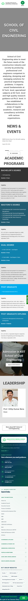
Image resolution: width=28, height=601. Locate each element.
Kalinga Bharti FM (5, 589)
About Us (3, 500)
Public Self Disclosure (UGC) (8, 532)
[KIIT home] (14, 440)
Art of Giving (4, 576)
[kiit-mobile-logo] (9, 2)
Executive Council (5, 505)
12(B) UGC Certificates (6, 524)
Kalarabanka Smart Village (7, 586)
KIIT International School (18, 582)
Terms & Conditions (20, 595)
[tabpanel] (14, 141)
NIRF (2, 519)
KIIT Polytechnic (5, 582)
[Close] (25, 594)
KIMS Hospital (14, 576)
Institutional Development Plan (8, 511)
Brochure (6, 595)
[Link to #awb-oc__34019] (22, 3)
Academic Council (5, 503)
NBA (2, 516)
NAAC (2, 513)
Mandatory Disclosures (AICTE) (8, 529)
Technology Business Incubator (8, 579)
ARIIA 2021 (3, 521)
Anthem (3, 535)
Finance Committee (6, 508)
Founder (4, 573)
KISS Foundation (13, 573)
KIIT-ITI (20, 579)
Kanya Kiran (19, 586)
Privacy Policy (12, 595)
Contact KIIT (4, 450)
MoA (2, 527)
